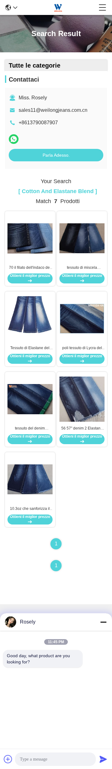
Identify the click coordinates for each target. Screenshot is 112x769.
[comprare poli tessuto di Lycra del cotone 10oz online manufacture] (82, 318)
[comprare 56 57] (82, 398)
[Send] (103, 759)
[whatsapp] (13, 139)
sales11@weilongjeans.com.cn (53, 110)
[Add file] (8, 759)
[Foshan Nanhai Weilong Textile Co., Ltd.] (58, 7)
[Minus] (103, 622)
